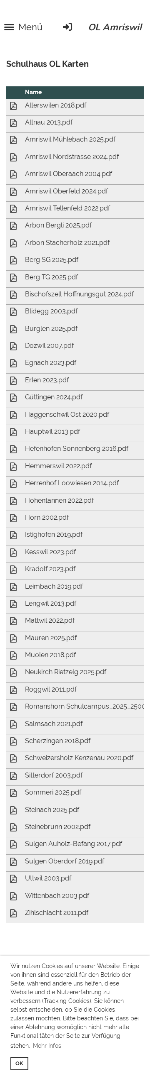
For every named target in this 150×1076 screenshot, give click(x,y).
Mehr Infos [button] (47, 1045)
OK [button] (19, 1063)
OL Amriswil (115, 27)
